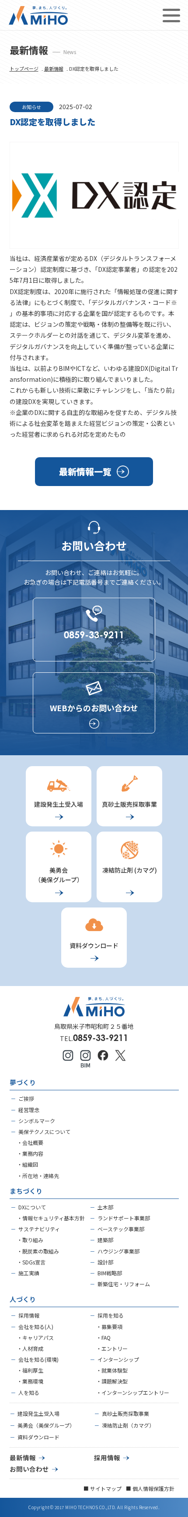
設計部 (105, 1262)
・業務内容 (30, 1153)
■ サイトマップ (103, 1488)
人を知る (28, 1392)
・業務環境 (30, 1381)
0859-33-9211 (100, 1037)
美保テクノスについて (44, 1131)
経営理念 (28, 1109)
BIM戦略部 (109, 1273)
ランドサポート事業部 (123, 1218)
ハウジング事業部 (118, 1251)
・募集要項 (109, 1326)
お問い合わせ (29, 1468)
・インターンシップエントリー (132, 1392)
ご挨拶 (26, 1098)
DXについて (32, 1207)
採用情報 (28, 1315)
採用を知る (110, 1315)
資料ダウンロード (38, 1437)
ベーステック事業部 (120, 1229)
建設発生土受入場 (38, 1413)
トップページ (24, 68)
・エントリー (112, 1348)
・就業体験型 (112, 1370)
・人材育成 (30, 1348)
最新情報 (53, 68)
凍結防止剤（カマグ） (128, 1425)
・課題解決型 (112, 1381)
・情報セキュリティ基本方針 (51, 1218)
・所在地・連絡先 (38, 1175)
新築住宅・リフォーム (123, 1284)
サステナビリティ (39, 1229)
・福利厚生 (30, 1370)
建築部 (105, 1239)
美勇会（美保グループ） (46, 1425)
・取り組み (30, 1239)
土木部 (105, 1207)
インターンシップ (118, 1359)
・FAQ (103, 1337)
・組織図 (27, 1164)
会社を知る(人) (35, 1326)
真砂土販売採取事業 (125, 1413)
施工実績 (28, 1273)
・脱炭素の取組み (38, 1251)
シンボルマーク (36, 1120)
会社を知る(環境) (38, 1359)
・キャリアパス (35, 1337)
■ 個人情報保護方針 (150, 1488)
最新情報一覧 (85, 471)
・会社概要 (30, 1142)
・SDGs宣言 (31, 1262)
